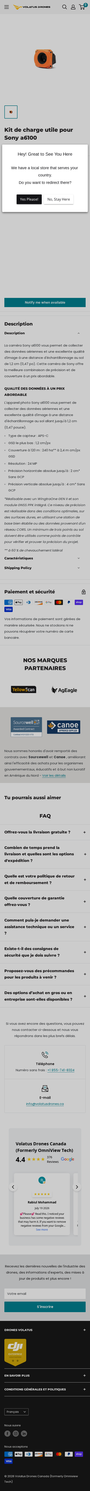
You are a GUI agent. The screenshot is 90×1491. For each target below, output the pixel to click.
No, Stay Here (58, 199)
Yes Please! (29, 199)
